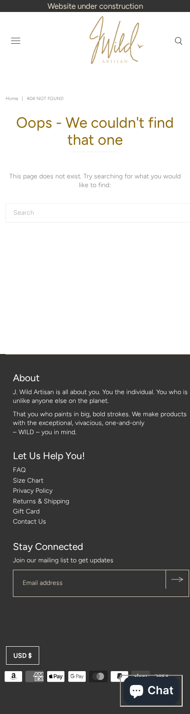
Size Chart (28, 480)
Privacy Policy (33, 491)
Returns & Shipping (41, 501)
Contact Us (29, 521)
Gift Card (26, 511)
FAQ (19, 470)
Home (12, 98)
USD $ (22, 656)
